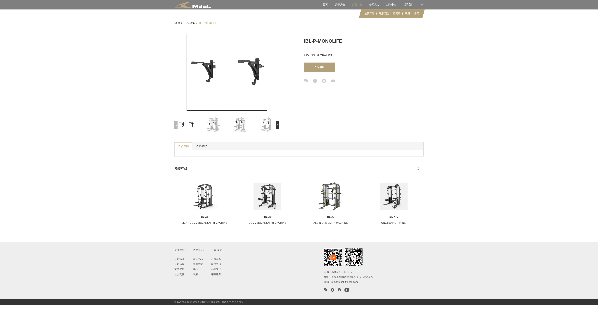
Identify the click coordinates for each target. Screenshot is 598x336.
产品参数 (201, 146)
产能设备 (216, 259)
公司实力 (374, 4)
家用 (407, 13)
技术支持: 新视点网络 (232, 302)
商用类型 (384, 13)
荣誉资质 (179, 269)
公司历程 (179, 264)
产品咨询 (320, 67)
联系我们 (408, 4)
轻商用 (397, 13)
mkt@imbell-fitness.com (344, 282)
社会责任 (179, 274)
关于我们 (340, 4)
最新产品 (369, 13)
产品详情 (183, 146)
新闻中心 (391, 4)
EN (422, 4)
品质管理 (216, 269)
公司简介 (179, 259)
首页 (325, 4)
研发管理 (216, 264)
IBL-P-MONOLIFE (207, 23)
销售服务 (216, 274)
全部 (416, 13)
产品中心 (357, 4)
